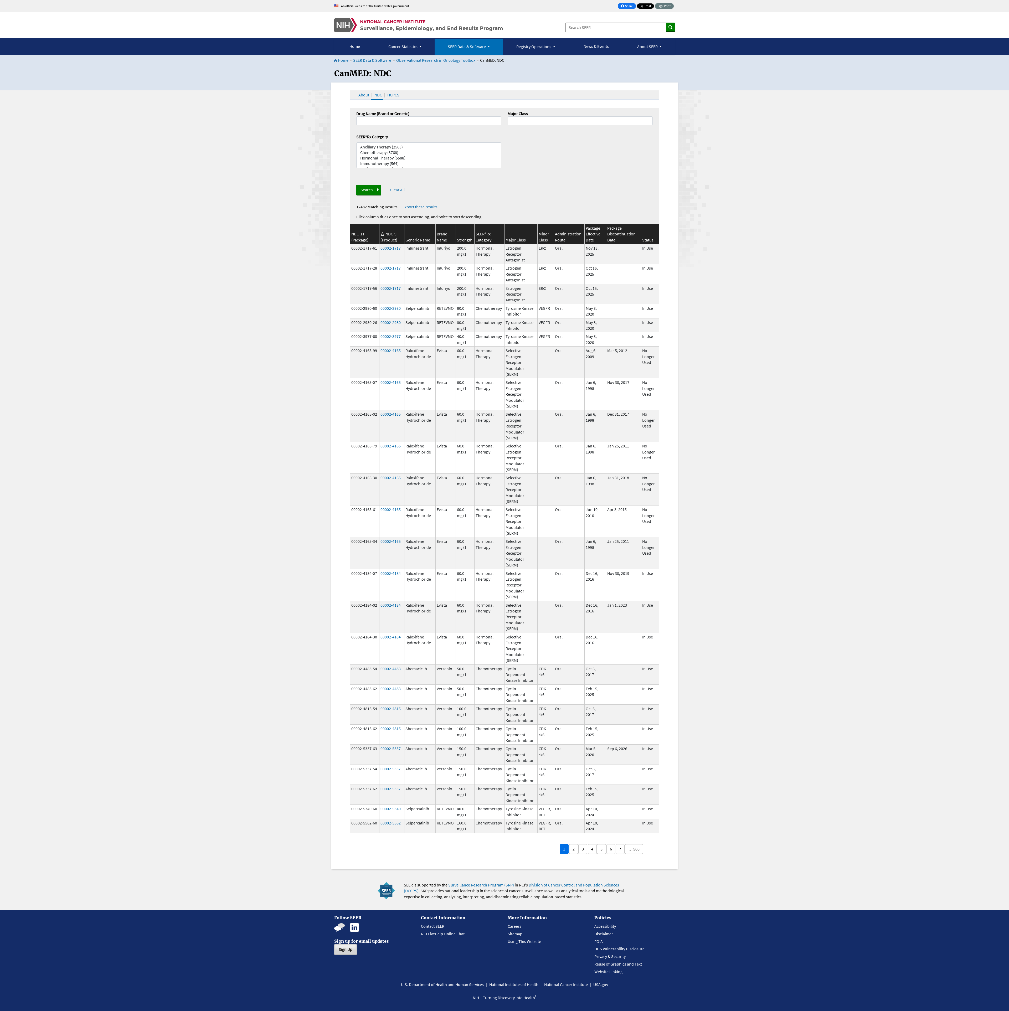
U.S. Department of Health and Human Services (442, 984)
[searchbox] (510, 120)
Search (367, 189)
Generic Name (417, 240)
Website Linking (608, 971)
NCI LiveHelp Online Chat (443, 933)
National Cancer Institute (566, 984)
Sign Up (345, 949)
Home (354, 46)
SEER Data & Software (372, 60)
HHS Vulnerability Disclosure (619, 948)
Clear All (397, 189)
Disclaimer (603, 933)
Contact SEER (432, 926)
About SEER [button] (647, 46)
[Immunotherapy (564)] (429, 163)
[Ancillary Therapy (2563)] (429, 147)
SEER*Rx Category (372, 136)
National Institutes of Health (513, 984)
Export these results (420, 206)
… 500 (634, 849)
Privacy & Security (610, 956)
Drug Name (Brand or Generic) (382, 113)
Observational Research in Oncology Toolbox (435, 60)
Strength (464, 240)
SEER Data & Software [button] (467, 46)
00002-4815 (390, 708)
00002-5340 (390, 808)
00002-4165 (390, 350)
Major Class (518, 113)
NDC (378, 94)
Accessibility (605, 926)
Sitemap (515, 933)
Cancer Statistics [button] (403, 46)
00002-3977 (390, 336)
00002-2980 (390, 308)
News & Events (596, 46)
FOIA (598, 941)
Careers (514, 926)
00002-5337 (390, 748)
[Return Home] (418, 25)
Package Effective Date (593, 234)
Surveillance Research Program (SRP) (481, 885)
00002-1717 (390, 248)
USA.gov (600, 984)
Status (647, 240)
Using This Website (524, 941)
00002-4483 (390, 668)
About (363, 94)
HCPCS (393, 94)
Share (628, 6)
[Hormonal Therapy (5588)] (429, 158)
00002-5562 (390, 823)
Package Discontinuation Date (621, 234)
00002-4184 (390, 573)
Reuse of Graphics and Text (618, 964)
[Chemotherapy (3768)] (429, 152)
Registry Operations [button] (534, 46)
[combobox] (580, 120)
